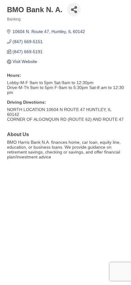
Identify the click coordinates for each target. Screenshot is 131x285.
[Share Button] (74, 10)
